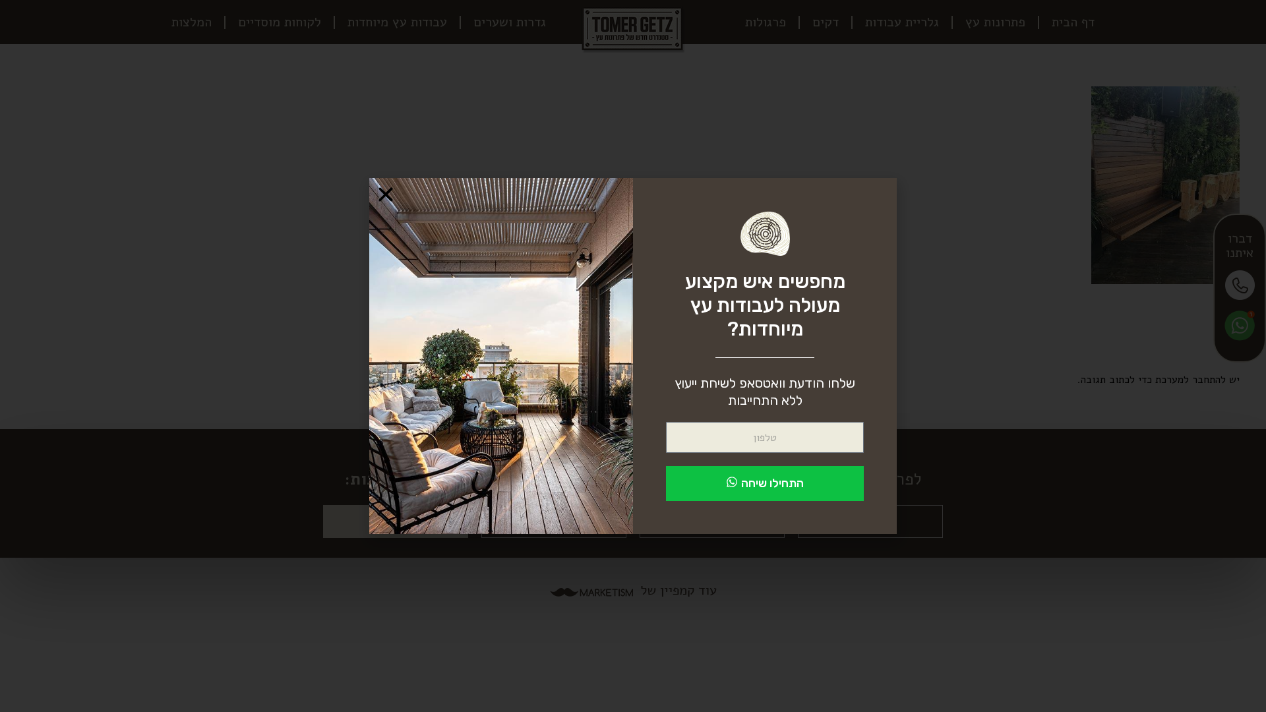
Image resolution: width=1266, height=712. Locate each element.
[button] (386, 194)
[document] (633, 356)
